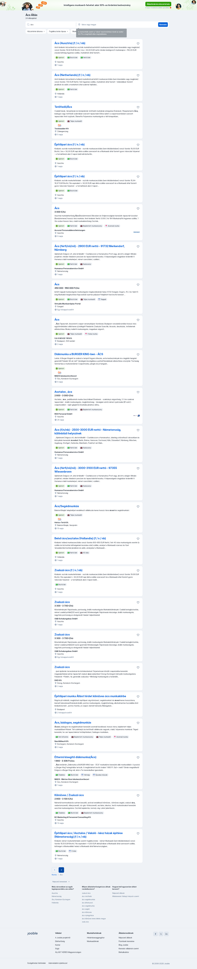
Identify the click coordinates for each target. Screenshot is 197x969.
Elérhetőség (60, 941)
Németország (56, 896)
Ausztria (55, 893)
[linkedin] (166, 934)
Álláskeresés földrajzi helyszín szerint (125, 896)
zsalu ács (85, 922)
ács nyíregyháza (88, 915)
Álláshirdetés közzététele (158, 4)
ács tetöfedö (87, 896)
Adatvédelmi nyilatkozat (57, 963)
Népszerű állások (118, 893)
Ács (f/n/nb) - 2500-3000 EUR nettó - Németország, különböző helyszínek (87, 431)
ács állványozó (87, 903)
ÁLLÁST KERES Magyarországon (68, 952)
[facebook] (155, 934)
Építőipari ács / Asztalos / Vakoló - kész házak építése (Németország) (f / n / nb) (88, 834)
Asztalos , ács (63, 391)
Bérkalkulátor (124, 952)
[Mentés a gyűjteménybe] (138, 43)
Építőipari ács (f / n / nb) (69, 144)
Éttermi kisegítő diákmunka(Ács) (75, 757)
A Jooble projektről (62, 937)
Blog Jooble (123, 945)
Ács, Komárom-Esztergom (61, 899)
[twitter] (161, 934)
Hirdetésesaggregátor (96, 937)
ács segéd (85, 909)
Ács (56, 208)
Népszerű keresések (59, 882)
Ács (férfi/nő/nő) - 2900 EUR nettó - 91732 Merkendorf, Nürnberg (89, 247)
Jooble (167, 963)
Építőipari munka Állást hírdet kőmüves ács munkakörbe (90, 696)
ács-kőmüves (87, 912)
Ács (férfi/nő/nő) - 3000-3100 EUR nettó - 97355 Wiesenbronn (85, 469)
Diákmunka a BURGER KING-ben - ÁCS (78, 354)
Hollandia (55, 903)
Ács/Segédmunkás (66, 506)
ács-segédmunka (88, 906)
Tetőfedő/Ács (63, 106)
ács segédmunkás (88, 899)
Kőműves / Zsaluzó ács (69, 795)
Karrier (57, 945)
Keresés (163, 24)
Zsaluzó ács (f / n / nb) (68, 570)
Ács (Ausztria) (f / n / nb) (69, 43)
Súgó (57, 948)
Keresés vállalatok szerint (129, 948)
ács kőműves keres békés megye (94, 919)
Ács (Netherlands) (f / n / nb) (72, 75)
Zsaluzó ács (62, 602)
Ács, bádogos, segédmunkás (72, 722)
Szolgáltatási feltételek (36, 963)
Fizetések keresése (126, 941)
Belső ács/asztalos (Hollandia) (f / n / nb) (80, 538)
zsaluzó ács (86, 893)
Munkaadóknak (93, 941)
